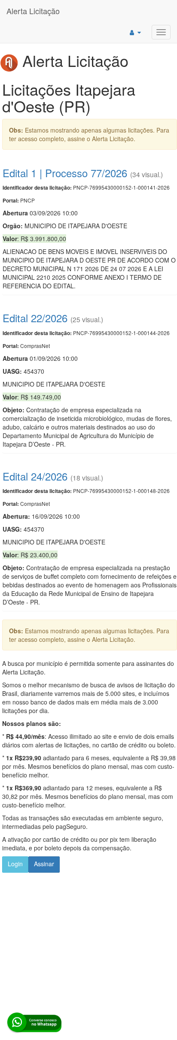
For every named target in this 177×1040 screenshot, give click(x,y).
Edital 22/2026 (35, 317)
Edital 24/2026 (35, 476)
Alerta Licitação (33, 10)
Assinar (44, 863)
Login (15, 863)
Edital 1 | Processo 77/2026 (65, 172)
